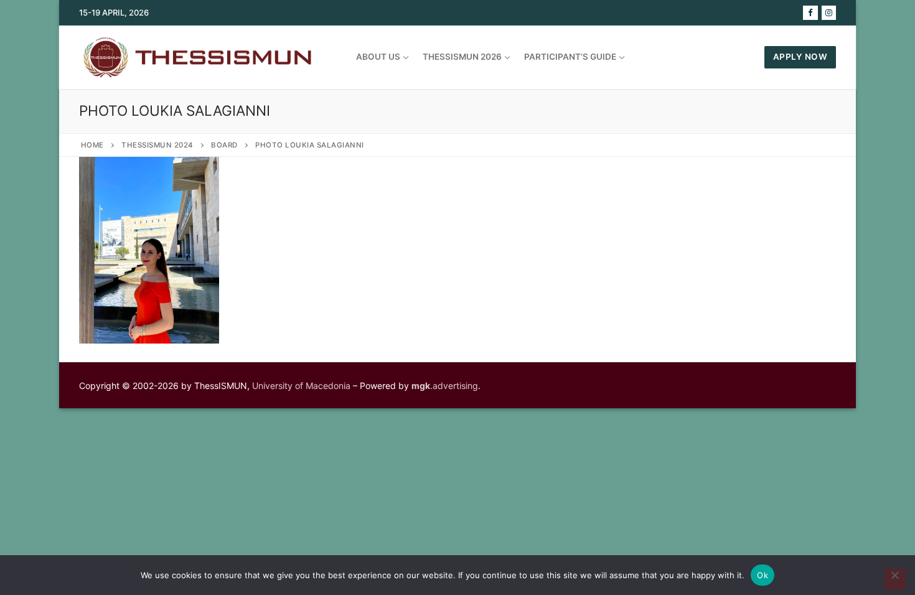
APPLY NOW (800, 57)
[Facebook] (810, 13)
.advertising (444, 385)
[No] (895, 579)
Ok (762, 575)
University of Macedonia (301, 385)
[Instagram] (829, 13)
